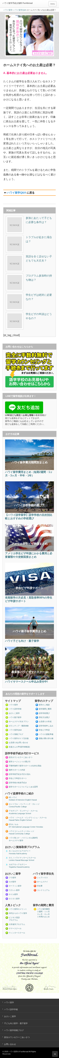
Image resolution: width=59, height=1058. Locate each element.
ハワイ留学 (7, 10)
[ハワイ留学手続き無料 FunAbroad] (23, 3)
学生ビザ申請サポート (18, 778)
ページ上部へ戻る (55, 1054)
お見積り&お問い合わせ (18, 742)
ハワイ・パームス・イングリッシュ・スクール (28, 818)
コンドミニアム (43, 890)
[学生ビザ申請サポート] (29, 595)
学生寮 (39, 886)
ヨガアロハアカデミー (18, 864)
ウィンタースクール (17, 933)
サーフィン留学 (15, 886)
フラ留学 (12, 878)
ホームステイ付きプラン (19, 721)
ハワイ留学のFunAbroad (18, 1052)
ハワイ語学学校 (15, 709)
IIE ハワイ (13, 797)
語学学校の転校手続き (18, 783)
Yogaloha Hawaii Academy (19, 867)
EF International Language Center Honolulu (26, 827)
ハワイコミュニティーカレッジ (21, 831)
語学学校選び (44, 713)
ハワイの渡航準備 (46, 734)
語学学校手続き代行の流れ (19, 774)
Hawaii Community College (19, 834)
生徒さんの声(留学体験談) (19, 747)
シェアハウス (42, 878)
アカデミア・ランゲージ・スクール (23, 811)
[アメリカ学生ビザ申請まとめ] (29, 551)
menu (52, 4)
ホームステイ (42, 882)
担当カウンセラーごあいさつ (20, 757)
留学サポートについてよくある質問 (23, 787)
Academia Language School (20, 813)
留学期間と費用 (45, 709)
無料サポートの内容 (17, 770)
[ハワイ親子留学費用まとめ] (29, 638)
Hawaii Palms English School (20, 820)
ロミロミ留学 (14, 899)
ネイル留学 (13, 894)
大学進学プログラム (17, 924)
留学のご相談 (44, 705)
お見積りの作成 (45, 721)
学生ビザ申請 (44, 730)
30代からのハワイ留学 (18, 913)
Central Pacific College (18, 807)
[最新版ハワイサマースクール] (29, 679)
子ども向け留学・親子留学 (16, 1023)
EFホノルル (13, 824)
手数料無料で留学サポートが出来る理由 (25, 766)
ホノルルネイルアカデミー (19, 851)
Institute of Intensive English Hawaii (23, 800)
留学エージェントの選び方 (19, 762)
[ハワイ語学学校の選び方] (29, 512)
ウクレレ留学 (14, 890)
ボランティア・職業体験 (19, 726)
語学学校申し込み (46, 726)
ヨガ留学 (12, 882)
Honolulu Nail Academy (18, 854)
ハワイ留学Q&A (19, 10)
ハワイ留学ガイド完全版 (19, 738)
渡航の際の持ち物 (46, 738)
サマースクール (15, 928)
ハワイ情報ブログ (16, 734)
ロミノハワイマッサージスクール (22, 858)
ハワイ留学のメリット (18, 909)
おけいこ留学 (14, 713)
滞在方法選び (44, 717)
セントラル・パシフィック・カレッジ (24, 804)
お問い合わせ (10, 1044)
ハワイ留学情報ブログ (14, 1030)
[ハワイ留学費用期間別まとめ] (29, 469)
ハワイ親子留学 (15, 717)
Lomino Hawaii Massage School (21, 860)
